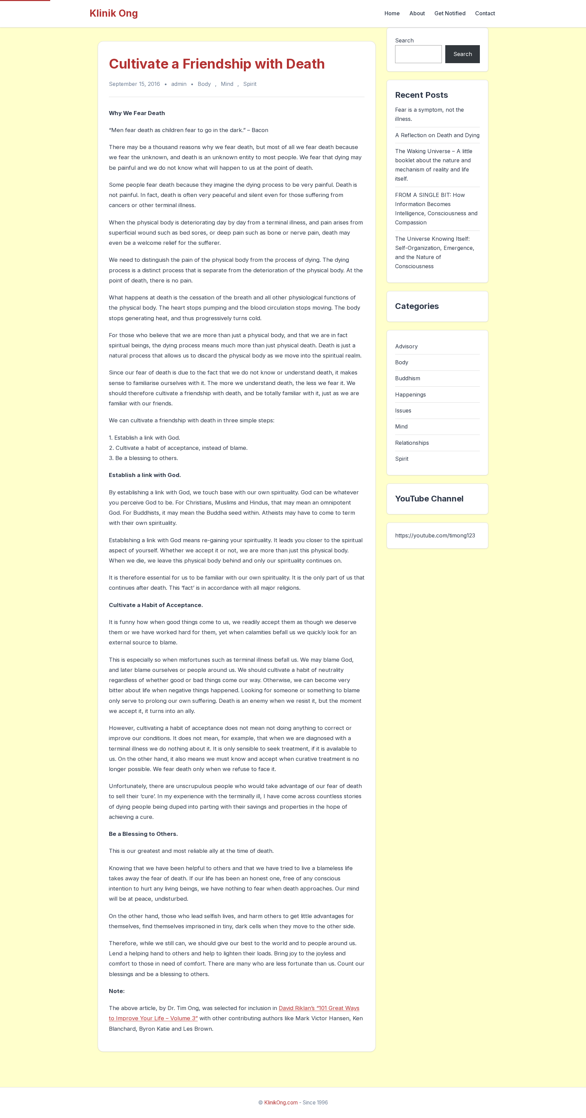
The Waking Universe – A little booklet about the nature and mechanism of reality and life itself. (433, 165)
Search (404, 40)
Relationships (412, 442)
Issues (403, 410)
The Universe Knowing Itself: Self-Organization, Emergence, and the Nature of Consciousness (434, 252)
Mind (227, 83)
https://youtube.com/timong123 (435, 535)
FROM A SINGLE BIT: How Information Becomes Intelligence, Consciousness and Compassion (436, 208)
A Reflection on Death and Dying (437, 134)
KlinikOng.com (281, 1102)
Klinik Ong (114, 13)
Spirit (249, 83)
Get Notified (450, 13)
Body (204, 83)
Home (392, 13)
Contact (485, 13)
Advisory (406, 346)
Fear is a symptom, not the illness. (429, 114)
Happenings (410, 394)
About (417, 13)
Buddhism (407, 378)
